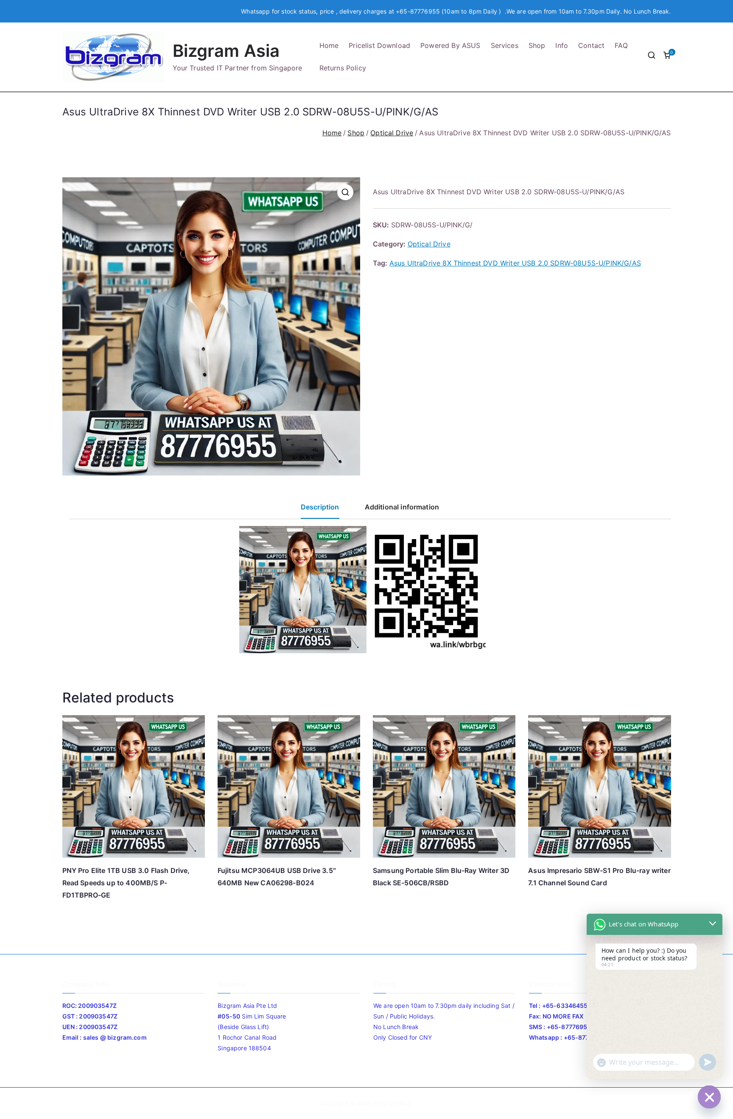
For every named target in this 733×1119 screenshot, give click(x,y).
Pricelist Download (379, 45)
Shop (537, 45)
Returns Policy (342, 68)
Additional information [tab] (402, 507)
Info (561, 45)
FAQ (621, 45)
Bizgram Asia (226, 50)
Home (329, 45)
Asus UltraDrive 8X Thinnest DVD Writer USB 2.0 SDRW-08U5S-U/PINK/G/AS (515, 263)
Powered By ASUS (450, 45)
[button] (345, 192)
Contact (591, 45)
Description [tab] (320, 507)
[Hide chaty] (709, 1096)
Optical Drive (391, 133)
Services (504, 45)
